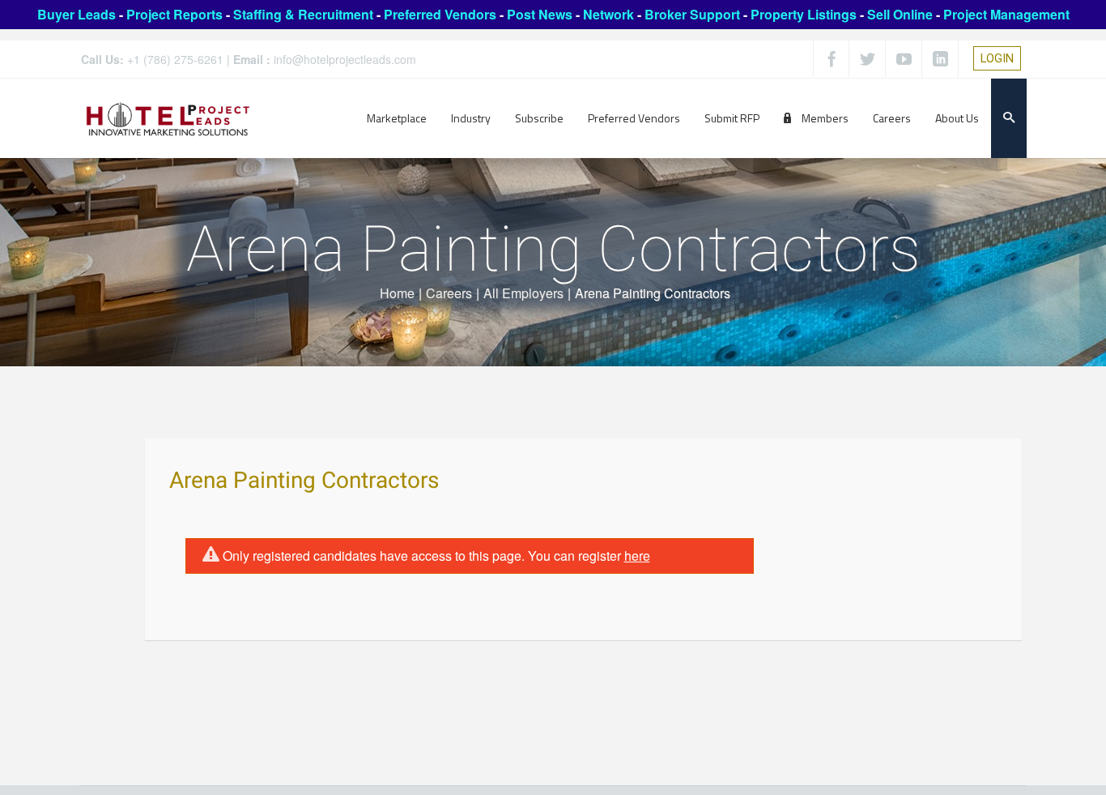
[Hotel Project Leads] (168, 118)
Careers (449, 293)
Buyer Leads (76, 14)
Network (608, 14)
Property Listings (804, 14)
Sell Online (900, 14)
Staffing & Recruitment (303, 14)
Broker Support (692, 14)
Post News (539, 14)
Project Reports (174, 14)
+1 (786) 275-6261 (175, 59)
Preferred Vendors (440, 14)
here (637, 555)
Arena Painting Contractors (304, 481)
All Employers (523, 293)
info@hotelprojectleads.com (345, 59)
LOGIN (997, 58)
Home (397, 293)
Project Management (1006, 14)
